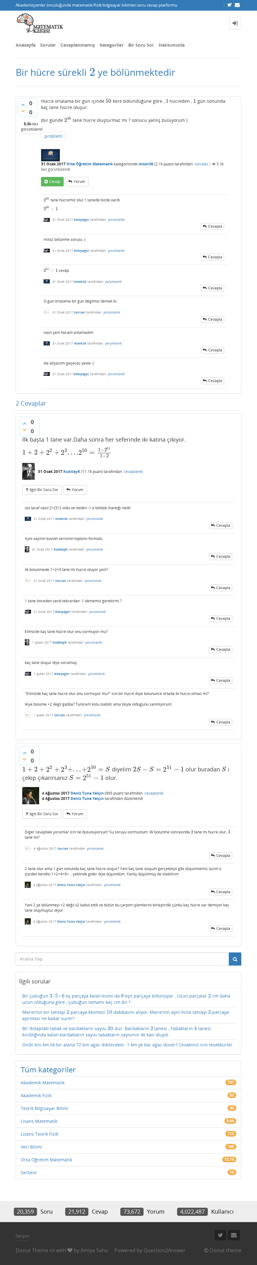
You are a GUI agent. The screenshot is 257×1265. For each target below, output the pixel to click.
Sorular (48, 45)
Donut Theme (32, 1250)
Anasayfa (25, 45)
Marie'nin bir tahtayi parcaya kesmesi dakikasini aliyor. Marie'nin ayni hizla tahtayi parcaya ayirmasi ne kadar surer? (125, 1015)
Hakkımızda (172, 45)
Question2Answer (165, 1250)
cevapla (215, 226)
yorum (79, 181)
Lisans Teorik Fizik (39, 1134)
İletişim (22, 1236)
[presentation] (92, 72)
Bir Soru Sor (141, 45)
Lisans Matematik (39, 1121)
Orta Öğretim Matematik (89, 164)
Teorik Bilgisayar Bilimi (44, 1108)
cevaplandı (133, 471)
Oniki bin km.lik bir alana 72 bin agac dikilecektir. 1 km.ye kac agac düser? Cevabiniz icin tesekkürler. (128, 1045)
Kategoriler (111, 45)
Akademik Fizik (36, 1095)
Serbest (29, 1172)
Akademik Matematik (43, 1083)
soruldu (201, 164)
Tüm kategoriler (48, 1069)
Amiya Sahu (94, 1250)
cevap (54, 181)
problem (53, 136)
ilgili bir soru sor (43, 489)
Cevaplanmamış (77, 45)
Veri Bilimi (31, 1147)
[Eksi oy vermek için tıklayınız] (22, 110)
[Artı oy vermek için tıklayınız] (22, 104)
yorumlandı (116, 219)
